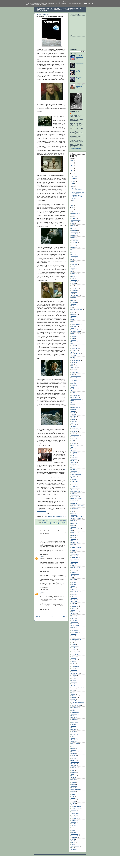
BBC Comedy (74, 515)
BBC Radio (73, 520)
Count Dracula (74, 570)
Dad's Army (73, 340)
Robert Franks (74, 760)
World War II (73, 842)
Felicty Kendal (74, 601)
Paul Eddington (74, 715)
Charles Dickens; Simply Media (77, 559)
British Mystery (74, 230)
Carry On (73, 552)
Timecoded (73, 825)
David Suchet (73, 341)
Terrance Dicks (55, 523)
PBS (72, 709)
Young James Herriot (75, 846)
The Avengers (74, 290)
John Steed (73, 658)
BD (71, 259)
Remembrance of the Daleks (76, 751)
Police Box (73, 738)
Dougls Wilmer (74, 417)
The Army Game (74, 481)
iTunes (72, 847)
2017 (72, 165)
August (74, 181)
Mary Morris (73, 453)
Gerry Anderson (74, 350)
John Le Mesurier (74, 654)
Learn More (87, 3)
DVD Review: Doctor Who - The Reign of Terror (80, 57)
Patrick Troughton (74, 247)
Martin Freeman (74, 452)
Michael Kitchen (74, 358)
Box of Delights (74, 532)
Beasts (72, 404)
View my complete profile (76, 148)
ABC (72, 390)
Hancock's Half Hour (75, 428)
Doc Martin (73, 592)
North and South (74, 700)
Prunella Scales (74, 465)
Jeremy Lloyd (73, 436)
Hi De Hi (72, 635)
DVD (59, 522)
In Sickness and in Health (76, 639)
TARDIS (72, 796)
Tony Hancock (74, 489)
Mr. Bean (73, 690)
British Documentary (75, 333)
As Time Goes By (74, 397)
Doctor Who (73, 218)
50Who (72, 223)
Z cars (72, 387)
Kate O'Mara (73, 663)
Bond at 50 (73, 276)
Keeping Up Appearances (76, 445)
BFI (71, 299)
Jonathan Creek (74, 659)
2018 (72, 163)
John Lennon (73, 656)
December (74, 175)
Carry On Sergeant (75, 554)
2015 (72, 168)
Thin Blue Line (74, 486)
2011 (72, 204)
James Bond (73, 283)
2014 (72, 170)
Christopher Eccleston (75, 334)
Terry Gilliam (73, 801)
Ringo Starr (73, 758)
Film (72, 423)
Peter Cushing (74, 726)
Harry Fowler (73, 634)
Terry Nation (73, 479)
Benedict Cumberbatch (75, 407)
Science (72, 770)
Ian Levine (73, 433)
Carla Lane (73, 550)
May (73, 186)
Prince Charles (74, 739)
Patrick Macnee (74, 460)
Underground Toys (74, 828)
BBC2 (72, 402)
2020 (72, 162)
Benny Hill (73, 525)
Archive (72, 511)
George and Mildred (75, 625)
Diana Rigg (73, 587)
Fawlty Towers (74, 599)
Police (72, 736)
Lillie (72, 447)
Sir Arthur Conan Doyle (75, 324)
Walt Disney (73, 383)
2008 (72, 207)
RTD (72, 467)
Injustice (72, 640)
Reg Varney (73, 750)
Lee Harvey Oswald (75, 666)
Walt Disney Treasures (75, 491)
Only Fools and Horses (75, 360)
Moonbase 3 (63, 522)
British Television (74, 213)
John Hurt (73, 652)
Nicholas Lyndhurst (75, 695)
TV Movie (73, 798)
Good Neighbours (74, 630)
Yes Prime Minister (62, 523)
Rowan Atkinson (74, 367)
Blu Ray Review (74, 239)
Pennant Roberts (74, 722)
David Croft (73, 582)
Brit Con (72, 537)
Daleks (72, 575)
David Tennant (74, 252)
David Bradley (74, 580)
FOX (72, 343)
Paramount (73, 710)
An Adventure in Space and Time (77, 505)
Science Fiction (74, 264)
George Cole (73, 618)
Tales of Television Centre (76, 474)
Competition (73, 412)
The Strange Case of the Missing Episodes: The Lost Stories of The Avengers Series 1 (77, 379)
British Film (73, 409)
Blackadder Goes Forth (75, 528)
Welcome (73, 839)
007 (71, 269)
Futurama (73, 610)
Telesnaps (73, 477)
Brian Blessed (74, 533)
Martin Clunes (74, 675)
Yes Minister (73, 493)
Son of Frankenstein (75, 780)
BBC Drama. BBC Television (77, 516)
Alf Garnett (73, 392)
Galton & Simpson (74, 611)
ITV (71, 227)
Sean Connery (74, 772)
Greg (41, 556)
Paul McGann (74, 719)
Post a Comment (40, 611)
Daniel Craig (73, 414)
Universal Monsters (75, 832)
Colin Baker (73, 336)
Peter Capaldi (73, 724)
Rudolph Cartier (74, 767)
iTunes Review (74, 849)
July (73, 183)
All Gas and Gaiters (75, 393)
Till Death (73, 823)
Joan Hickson (74, 438)
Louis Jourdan (74, 670)
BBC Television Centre (75, 331)
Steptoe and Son (74, 326)
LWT (72, 307)
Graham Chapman (74, 632)
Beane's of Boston (74, 523)
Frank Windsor (74, 424)
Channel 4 (73, 411)
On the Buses (74, 459)
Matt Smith (73, 254)
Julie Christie (73, 443)
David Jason (73, 584)
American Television (75, 395)
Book (72, 530)
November (74, 176)
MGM (72, 285)
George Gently (74, 620)
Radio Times (73, 365)
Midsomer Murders (75, 263)
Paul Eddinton (74, 462)
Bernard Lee (73, 527)
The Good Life (74, 484)
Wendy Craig (73, 840)
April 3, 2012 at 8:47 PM (45, 609)
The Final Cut (73, 810)
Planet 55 (73, 464)
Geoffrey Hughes (74, 616)
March (73, 198)
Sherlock (73, 370)
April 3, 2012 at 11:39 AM (45, 589)
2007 (72, 209)
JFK (72, 642)
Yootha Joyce (74, 844)
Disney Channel (74, 589)
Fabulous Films (74, 598)
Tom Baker (73, 268)
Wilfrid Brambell (74, 385)
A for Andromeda (74, 388)
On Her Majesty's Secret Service (77, 702)
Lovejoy (72, 357)
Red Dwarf (73, 748)
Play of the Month (74, 734)
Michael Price (74, 682)
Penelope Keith (74, 720)
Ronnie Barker (74, 763)
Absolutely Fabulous (75, 295)
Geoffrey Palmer (74, 346)
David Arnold (73, 579)
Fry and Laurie (74, 426)
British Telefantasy (75, 540)
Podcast (72, 319)
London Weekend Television (76, 309)
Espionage (73, 419)
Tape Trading (73, 476)
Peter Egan (73, 727)
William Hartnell (74, 242)
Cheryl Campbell (74, 562)
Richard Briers (74, 755)
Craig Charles (73, 572)
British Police (73, 539)
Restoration (73, 753)
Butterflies (73, 544)
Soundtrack (73, 782)
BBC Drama (73, 297)
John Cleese (73, 441)
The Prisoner (73, 811)
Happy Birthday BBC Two (76, 429)
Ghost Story (73, 627)
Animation (73, 257)
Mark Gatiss (73, 450)
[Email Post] (58, 520)
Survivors (73, 794)
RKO (72, 746)
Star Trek (73, 787)
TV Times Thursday (75, 288)
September (74, 179)
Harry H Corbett (74, 431)
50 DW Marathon (74, 232)
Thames (72, 374)
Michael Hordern (74, 676)
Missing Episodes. (74, 683)
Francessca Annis (74, 606)
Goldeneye (73, 628)
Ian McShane (73, 355)
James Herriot (74, 302)
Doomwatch (73, 594)
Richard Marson (74, 756)
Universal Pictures (74, 834)
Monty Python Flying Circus (76, 687)
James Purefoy (74, 647)
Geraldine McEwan (75, 348)
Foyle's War (73, 345)
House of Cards (74, 280)
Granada (72, 278)
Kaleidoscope (73, 305)
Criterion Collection (75, 574)
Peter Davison (74, 317)
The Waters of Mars (75, 820)
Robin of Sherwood (75, 762)
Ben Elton (73, 405)
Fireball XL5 (73, 603)
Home (51, 616)
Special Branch (74, 786)
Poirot (72, 364)
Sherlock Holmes (74, 256)
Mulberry (73, 692)
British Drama (74, 235)
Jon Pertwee (73, 245)
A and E (72, 328)
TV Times (73, 266)
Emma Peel (73, 596)
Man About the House (75, 673)
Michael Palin (73, 678)
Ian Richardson (74, 281)
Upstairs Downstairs (75, 835)
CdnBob (41, 573)
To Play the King (74, 292)
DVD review (73, 225)
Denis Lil (73, 586)
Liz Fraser (73, 668)
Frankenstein (73, 608)
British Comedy (74, 221)
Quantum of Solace (75, 743)
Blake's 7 (73, 300)
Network (72, 312)
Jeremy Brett (73, 649)
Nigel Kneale (73, 316)
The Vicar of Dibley (75, 818)
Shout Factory (74, 775)
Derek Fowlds (74, 416)
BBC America (73, 513)
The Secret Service (75, 813)
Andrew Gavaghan (74, 508)
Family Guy (73, 421)
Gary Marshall (74, 613)
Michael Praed (74, 680)
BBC (47, 522)
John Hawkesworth (75, 651)
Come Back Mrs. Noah (75, 567)
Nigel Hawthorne (74, 314)
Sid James (73, 469)
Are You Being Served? (75, 329)
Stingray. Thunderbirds (75, 789)
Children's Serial (74, 563)
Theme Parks (73, 822)
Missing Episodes (74, 240)
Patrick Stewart (74, 714)
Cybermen (73, 338)
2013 (72, 171)
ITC (71, 637)
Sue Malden (73, 791)
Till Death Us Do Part (75, 488)
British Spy (73, 261)
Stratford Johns (74, 472)
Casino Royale (74, 555)
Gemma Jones (74, 615)
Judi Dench (73, 304)
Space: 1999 (73, 784)
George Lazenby (74, 623)
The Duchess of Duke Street (76, 808)
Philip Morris (73, 731)
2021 (72, 160)
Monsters (73, 685)
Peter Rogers (73, 729)
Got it (93, 3)
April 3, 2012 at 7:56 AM (45, 571)
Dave (72, 577)
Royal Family (73, 765)
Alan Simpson (74, 500)
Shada (72, 774)
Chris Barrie (73, 565)
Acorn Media (73, 233)
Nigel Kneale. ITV (74, 697)
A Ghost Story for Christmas (76, 498)
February (74, 200)
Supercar (73, 792)
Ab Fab (72, 293)
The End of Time (74, 483)
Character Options (74, 557)
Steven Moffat (74, 471)
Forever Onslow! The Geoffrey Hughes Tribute (80, 86)
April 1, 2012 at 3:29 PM (45, 554)
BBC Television (74, 400)
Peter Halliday (74, 362)
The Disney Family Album (76, 806)
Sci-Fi (50, 523)
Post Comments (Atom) (45, 618)
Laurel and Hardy (74, 664)
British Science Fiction (53, 522)
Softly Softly (73, 779)
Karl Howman (73, 661)
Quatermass (73, 321)
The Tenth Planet (74, 816)
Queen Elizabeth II (75, 744)
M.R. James (73, 671)
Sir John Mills (74, 777)
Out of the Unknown (75, 707)
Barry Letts (43, 522)
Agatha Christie (74, 273)
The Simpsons (74, 815)
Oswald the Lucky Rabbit (76, 705)
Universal (73, 830)
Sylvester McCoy (74, 372)
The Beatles (73, 804)
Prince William (74, 741)
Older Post (65, 616)
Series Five (73, 369)
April (73, 188)
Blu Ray (72, 228)
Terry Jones (73, 803)
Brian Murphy (73, 535)
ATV (72, 271)
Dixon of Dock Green (75, 591)
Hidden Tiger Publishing (76, 353)
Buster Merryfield (74, 542)
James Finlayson (74, 646)
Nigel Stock (73, 699)
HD (71, 352)
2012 (72, 173)
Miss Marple (73, 455)
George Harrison (74, 622)
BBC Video (73, 237)
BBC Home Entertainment (76, 399)
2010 (72, 205)
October (74, 178)
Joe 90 (72, 440)
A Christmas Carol (74, 496)
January (74, 202)
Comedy (72, 244)
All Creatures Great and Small (77, 274)
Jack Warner (73, 644)
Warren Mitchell (74, 837)
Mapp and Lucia (74, 448)
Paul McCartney (74, 717)
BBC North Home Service (76, 518)
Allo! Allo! (73, 501)
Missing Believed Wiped (76, 310)
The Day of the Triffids (75, 376)
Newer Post (37, 616)
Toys (72, 827)
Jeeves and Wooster (75, 435)
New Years (73, 694)
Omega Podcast (74, 457)
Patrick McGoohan (75, 712)
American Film (74, 503)
